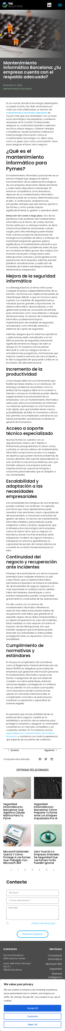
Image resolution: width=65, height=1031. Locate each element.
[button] (60, 5)
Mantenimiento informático (17, 88)
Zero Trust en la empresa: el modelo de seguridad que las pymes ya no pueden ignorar (46, 857)
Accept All (32, 1008)
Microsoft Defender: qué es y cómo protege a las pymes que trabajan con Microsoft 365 (17, 857)
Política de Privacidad (44, 923)
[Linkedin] (49, 5)
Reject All (32, 1024)
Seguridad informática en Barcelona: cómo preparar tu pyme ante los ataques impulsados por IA (45, 811)
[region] (32, 1005)
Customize (32, 1016)
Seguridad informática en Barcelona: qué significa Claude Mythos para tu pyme (14, 811)
